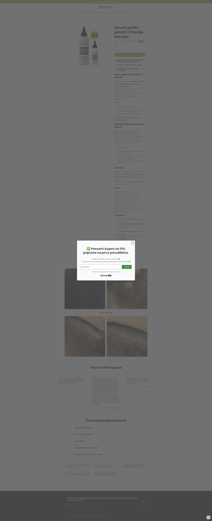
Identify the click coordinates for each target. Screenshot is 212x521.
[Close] (132, 243)
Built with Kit (106, 275)
